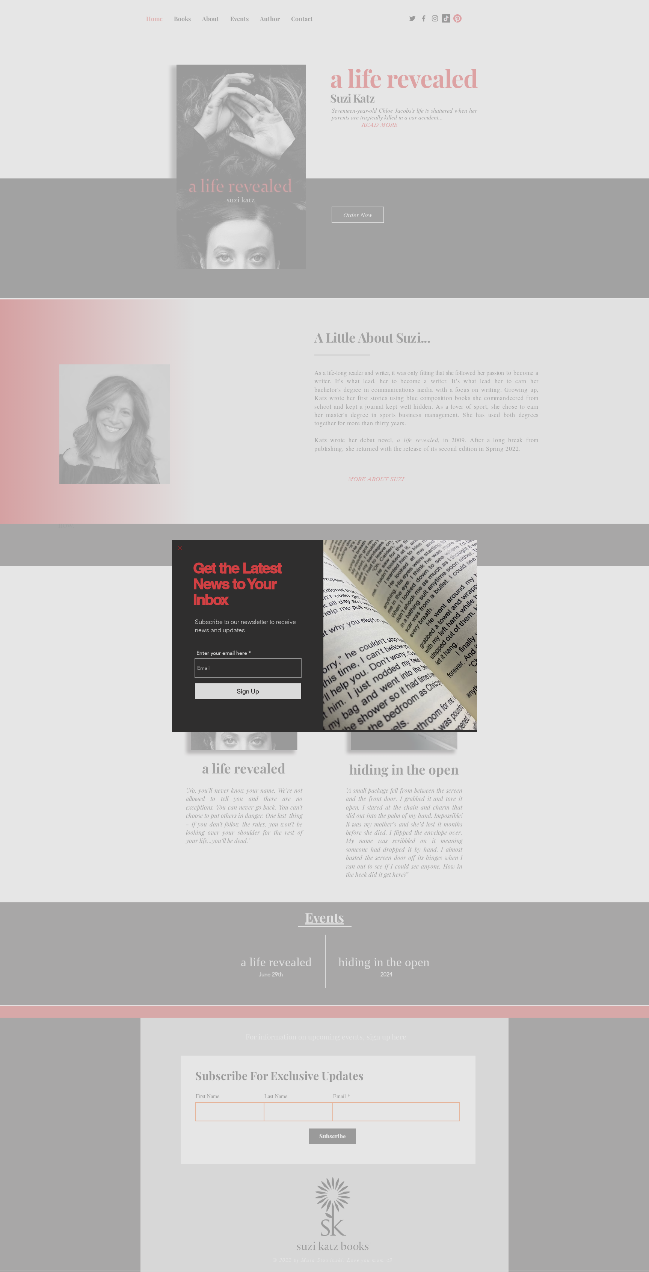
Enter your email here (221, 653)
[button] (180, 548)
